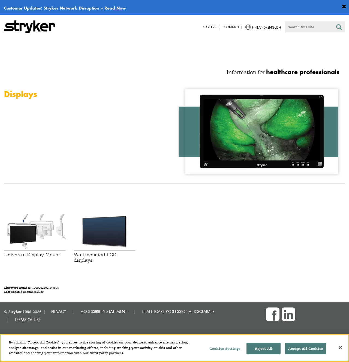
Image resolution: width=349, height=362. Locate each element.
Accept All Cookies (305, 348)
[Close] (340, 348)
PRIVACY (58, 311)
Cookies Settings (224, 348)
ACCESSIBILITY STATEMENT (104, 311)
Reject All (263, 348)
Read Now (115, 8)
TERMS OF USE (28, 319)
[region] (174, 348)
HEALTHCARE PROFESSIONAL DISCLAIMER (178, 311)
